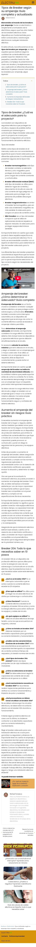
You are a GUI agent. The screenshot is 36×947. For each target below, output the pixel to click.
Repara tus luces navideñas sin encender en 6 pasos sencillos (26, 832)
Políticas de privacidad (16, 936)
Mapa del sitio (5, 941)
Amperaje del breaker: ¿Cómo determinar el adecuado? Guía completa (16, 92)
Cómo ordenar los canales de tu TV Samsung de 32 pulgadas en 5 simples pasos (9, 832)
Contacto (4, 936)
